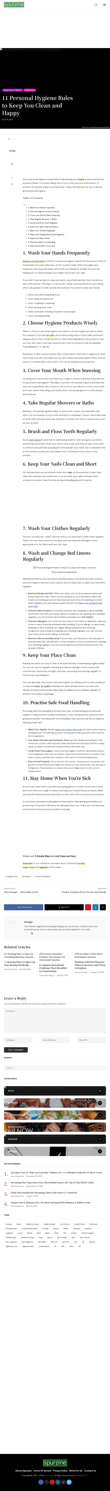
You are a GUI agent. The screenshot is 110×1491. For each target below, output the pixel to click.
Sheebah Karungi (27, 1237)
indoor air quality (42, 686)
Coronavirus (64, 1224)
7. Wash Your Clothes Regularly (41, 230)
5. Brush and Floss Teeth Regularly (43, 223)
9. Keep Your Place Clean (39, 238)
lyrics (20, 1233)
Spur (73, 1237)
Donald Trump (79, 1224)
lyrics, (32, 867)
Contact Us (90, 1470)
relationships (11, 1237)
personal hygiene (43, 876)
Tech (75, 1242)
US (55, 1246)
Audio (18, 1224)
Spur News (42, 1242)
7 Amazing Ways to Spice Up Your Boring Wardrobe (19, 963)
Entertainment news (29, 1229)
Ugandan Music (28, 1246)
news (57, 1233)
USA (62, 1246)
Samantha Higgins (46, 975)
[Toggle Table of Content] (25, 204)
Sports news (62, 1237)
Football (45, 1229)
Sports (49, 1237)
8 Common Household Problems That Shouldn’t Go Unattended (53, 968)
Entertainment (11, 1229)
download (93, 1224)
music (47, 1233)
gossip (56, 1229)
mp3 (39, 1233)
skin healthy (87, 617)
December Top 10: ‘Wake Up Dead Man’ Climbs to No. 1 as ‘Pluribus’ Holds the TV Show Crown (56, 1172)
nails (70, 472)
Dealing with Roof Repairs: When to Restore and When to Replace (90, 965)
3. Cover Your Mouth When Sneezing (44, 215)
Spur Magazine (27, 1242)
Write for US (75, 1470)
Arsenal (9, 1224)
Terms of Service (42, 1470)
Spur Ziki (54, 1242)
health (81, 179)
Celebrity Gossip (32, 1224)
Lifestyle (27, 876)
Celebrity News (49, 1224)
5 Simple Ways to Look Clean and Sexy (55, 856)
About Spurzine (23, 1470)
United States (44, 1246)
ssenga (12, 150)
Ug (83, 1242)
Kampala (76, 1229)
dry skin (50, 335)
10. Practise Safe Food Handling (41, 242)
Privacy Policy (60, 1470)
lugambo (44, 867)
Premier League (88, 1233)
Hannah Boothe (10, 969)
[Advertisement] (55, 28)
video (71, 1246)
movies (29, 1233)
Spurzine (65, 1242)
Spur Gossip (84, 1237)
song (41, 1237)
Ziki (79, 1246)
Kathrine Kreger (81, 972)
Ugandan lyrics (12, 1246)
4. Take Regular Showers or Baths (42, 219)
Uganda (92, 1242)
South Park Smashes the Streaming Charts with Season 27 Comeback (44, 1192)
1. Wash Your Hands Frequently (41, 208)
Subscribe (28, 863)
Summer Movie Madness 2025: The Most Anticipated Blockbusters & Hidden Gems (50, 1202)
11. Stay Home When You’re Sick (41, 246)
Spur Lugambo (11, 1242)
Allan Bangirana (17, 1176)
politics (74, 1233)
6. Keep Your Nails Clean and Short (43, 227)
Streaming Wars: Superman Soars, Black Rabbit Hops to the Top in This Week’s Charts (52, 1182)
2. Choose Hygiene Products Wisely (43, 211)
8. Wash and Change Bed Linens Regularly (46, 234)
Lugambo (9, 1233)
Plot (64, 1233)
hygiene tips (12, 876)
